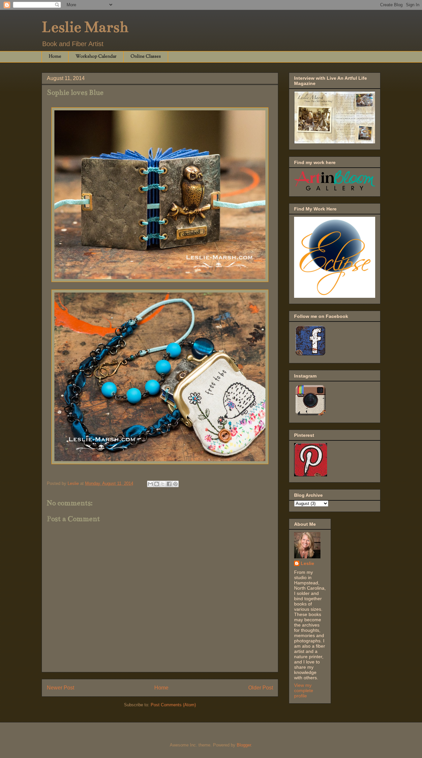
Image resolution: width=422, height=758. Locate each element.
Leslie (307, 563)
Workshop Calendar (95, 56)
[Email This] (150, 484)
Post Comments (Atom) (173, 704)
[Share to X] (163, 484)
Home (55, 56)
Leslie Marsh (85, 27)
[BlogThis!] (156, 484)
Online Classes (146, 56)
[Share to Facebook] (169, 484)
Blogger (244, 745)
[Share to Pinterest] (175, 484)
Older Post (260, 687)
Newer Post (60, 687)
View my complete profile (303, 690)
